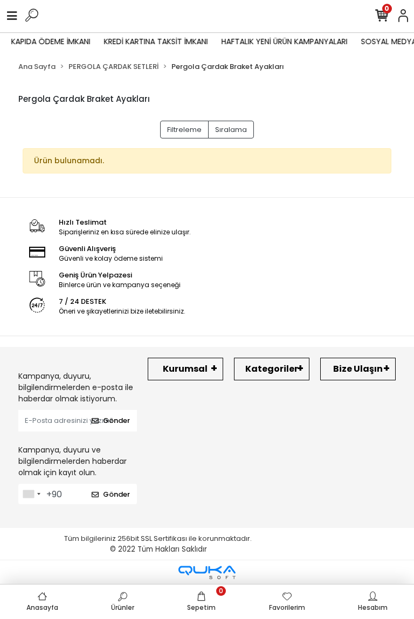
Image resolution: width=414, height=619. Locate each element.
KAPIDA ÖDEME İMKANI (48, 41)
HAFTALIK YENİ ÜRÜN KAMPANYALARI (282, 41)
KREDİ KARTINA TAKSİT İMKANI (153, 41)
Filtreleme (184, 129)
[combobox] (31, 494)
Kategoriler (271, 369)
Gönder (116, 420)
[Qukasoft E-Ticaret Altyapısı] (207, 572)
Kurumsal (185, 369)
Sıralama (231, 129)
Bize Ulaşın (358, 369)
